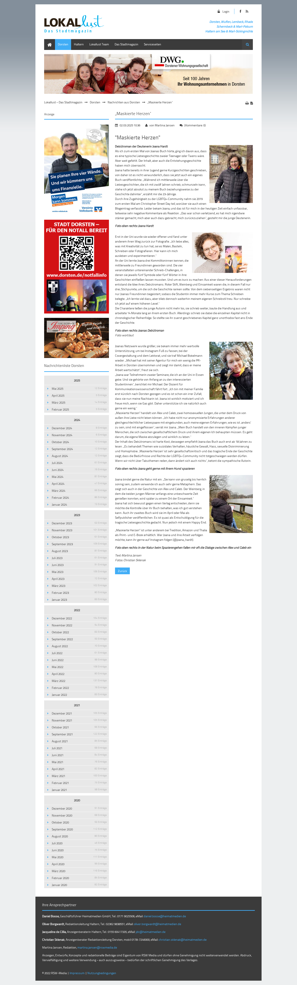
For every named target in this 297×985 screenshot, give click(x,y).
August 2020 (79, 836)
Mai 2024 (79, 477)
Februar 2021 (79, 783)
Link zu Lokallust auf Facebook (240, 11)
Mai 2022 (79, 667)
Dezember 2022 (79, 618)
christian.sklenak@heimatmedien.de (183, 939)
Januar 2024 (79, 504)
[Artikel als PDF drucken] (251, 103)
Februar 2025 (79, 409)
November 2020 (79, 815)
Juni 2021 (79, 755)
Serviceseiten (152, 44)
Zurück (122, 571)
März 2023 (79, 586)
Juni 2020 (79, 850)
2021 (77, 705)
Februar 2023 (79, 593)
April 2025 (79, 395)
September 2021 (79, 734)
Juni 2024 (79, 470)
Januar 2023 (79, 599)
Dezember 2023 (79, 523)
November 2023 (79, 530)
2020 (77, 800)
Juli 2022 (79, 653)
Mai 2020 (79, 857)
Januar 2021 (79, 790)
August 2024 (79, 456)
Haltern (79, 44)
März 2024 (79, 490)
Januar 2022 (79, 695)
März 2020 (79, 871)
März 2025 (79, 402)
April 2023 (79, 579)
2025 (77, 380)
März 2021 (79, 776)
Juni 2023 (79, 565)
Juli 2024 (79, 463)
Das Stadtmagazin (126, 44)
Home (48, 41)
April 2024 (79, 484)
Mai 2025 (79, 388)
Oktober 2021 (79, 727)
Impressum (77, 973)
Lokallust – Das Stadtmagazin (63, 102)
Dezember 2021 (79, 713)
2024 (77, 420)
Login (225, 11)
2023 (77, 515)
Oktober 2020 (79, 822)
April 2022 (79, 674)
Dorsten (63, 44)
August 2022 (79, 646)
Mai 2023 (79, 572)
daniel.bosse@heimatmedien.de (165, 916)
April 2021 (79, 769)
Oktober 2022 (79, 632)
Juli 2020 (79, 843)
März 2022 (79, 681)
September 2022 (79, 639)
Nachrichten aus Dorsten (124, 102)
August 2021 (79, 741)
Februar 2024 (79, 497)
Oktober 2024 (79, 442)
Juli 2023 (79, 558)
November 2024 (79, 435)
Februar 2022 (79, 688)
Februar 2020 (79, 878)
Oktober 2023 (79, 537)
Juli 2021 (79, 748)
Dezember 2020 (79, 808)
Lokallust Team (99, 44)
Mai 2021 (79, 762)
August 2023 (79, 551)
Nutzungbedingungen (101, 973)
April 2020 (79, 864)
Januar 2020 (79, 885)
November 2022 (79, 625)
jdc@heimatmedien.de (150, 932)
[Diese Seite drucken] (247, 103)
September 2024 (79, 449)
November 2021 (79, 720)
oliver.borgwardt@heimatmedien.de (157, 924)
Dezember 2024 (79, 428)
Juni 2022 (79, 660)
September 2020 (79, 829)
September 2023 (79, 544)
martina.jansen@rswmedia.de (97, 947)
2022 (77, 610)
